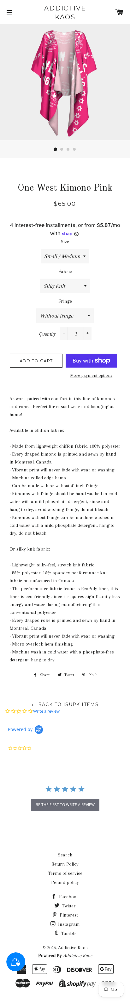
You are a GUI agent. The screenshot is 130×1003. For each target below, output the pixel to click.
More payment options (91, 375)
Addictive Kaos (65, 12)
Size (65, 241)
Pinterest (68, 915)
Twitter (68, 906)
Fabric (65, 271)
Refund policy (65, 882)
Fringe (65, 301)
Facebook (68, 896)
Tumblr (68, 933)
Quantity (47, 334)
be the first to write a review (65, 804)
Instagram (68, 924)
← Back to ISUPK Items (65, 704)
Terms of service (65, 873)
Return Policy (65, 864)
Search (65, 855)
